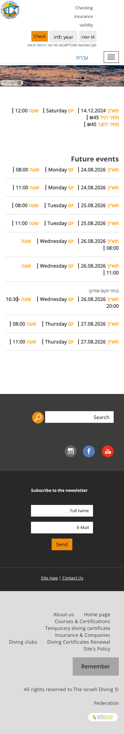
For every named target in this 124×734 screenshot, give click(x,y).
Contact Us (72, 578)
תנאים (32, 45)
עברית (82, 57)
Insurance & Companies (82, 635)
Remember (95, 666)
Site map (49, 578)
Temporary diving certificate (77, 628)
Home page (97, 614)
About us (63, 614)
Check (39, 36)
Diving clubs (23, 642)
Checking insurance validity (83, 16)
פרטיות (41, 45)
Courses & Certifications (82, 621)
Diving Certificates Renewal (78, 642)
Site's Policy (97, 648)
